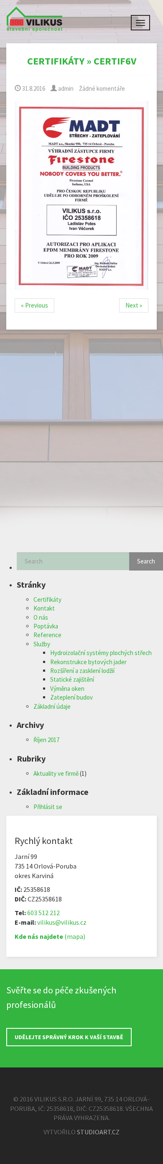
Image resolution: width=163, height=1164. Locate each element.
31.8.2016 (33, 88)
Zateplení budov (71, 697)
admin (65, 88)
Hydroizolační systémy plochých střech (101, 653)
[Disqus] (81, 446)
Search (146, 561)
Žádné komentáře (102, 88)
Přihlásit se (47, 807)
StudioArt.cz (98, 1132)
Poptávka (45, 626)
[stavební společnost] (34, 16)
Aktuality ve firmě (56, 773)
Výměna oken (67, 688)
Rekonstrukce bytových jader (88, 662)
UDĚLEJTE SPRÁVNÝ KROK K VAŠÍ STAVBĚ (69, 1037)
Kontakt (44, 608)
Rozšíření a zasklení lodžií (82, 671)
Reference (47, 635)
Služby (41, 644)
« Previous (34, 305)
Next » (133, 305)
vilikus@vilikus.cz (62, 922)
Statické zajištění (72, 679)
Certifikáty (55, 61)
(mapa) (50, 936)
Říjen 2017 (46, 740)
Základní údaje (52, 706)
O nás (40, 617)
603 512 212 (43, 912)
